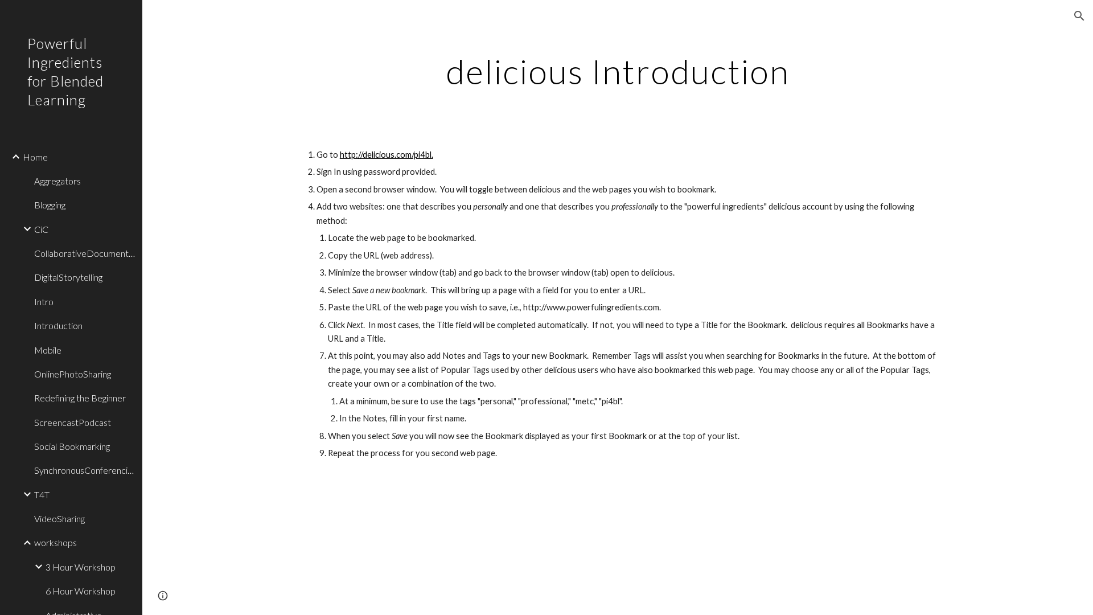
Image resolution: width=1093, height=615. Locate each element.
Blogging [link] (49, 204)
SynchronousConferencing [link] (84, 470)
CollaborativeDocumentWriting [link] (84, 253)
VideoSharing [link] (59, 518)
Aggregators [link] (57, 180)
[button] (1079, 16)
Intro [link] (44, 301)
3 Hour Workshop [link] (81, 566)
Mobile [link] (47, 350)
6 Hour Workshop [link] (81, 590)
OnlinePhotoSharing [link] (72, 373)
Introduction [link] (58, 325)
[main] (617, 71)
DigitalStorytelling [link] (68, 277)
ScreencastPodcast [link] (72, 422)
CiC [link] (41, 229)
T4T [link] (42, 494)
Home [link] (35, 156)
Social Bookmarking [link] (72, 446)
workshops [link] (55, 542)
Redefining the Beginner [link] (80, 397)
